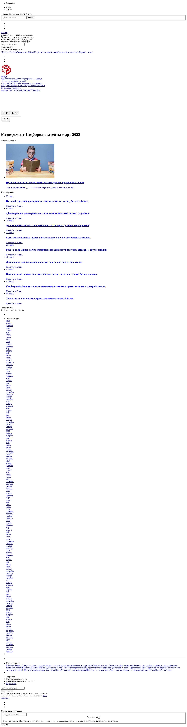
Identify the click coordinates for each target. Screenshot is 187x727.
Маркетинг (39, 52)
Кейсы (31, 52)
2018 (8, 550)
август (9, 339)
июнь (8, 335)
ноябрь (9, 367)
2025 (8, 342)
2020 (8, 491)
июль (8, 337)
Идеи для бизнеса (9, 52)
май (7, 332)
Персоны (83, 52)
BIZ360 (4, 32)
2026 (8, 321)
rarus (45, 695)
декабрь (9, 369)
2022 (8, 431)
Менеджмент (64, 52)
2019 (8, 521)
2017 (8, 580)
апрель (9, 330)
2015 (8, 640)
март (8, 328)
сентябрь (10, 362)
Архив (90, 52)
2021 (8, 461)
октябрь (9, 365)
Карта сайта (11, 684)
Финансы (74, 52)
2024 (8, 371)
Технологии (22, 52)
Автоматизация (51, 52)
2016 (8, 610)
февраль (9, 325)
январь (9, 323)
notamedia (5, 698)
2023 (8, 401)
